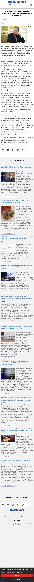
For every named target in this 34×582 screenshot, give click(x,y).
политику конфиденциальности (14, 572)
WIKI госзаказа (24, 517)
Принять (17, 575)
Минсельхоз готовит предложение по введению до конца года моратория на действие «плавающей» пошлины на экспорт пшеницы (16, 399)
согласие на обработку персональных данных (17, 570)
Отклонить (17, 579)
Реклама (17, 520)
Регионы (15, 517)
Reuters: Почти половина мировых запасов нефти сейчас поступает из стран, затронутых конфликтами (17, 238)
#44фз (3, 22)
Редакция (8, 517)
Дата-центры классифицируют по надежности (15, 460)
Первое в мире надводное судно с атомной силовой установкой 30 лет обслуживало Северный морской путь (14, 363)
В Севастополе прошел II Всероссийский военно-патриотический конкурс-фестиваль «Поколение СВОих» (16, 267)
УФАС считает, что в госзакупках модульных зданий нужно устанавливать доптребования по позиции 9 (16, 298)
